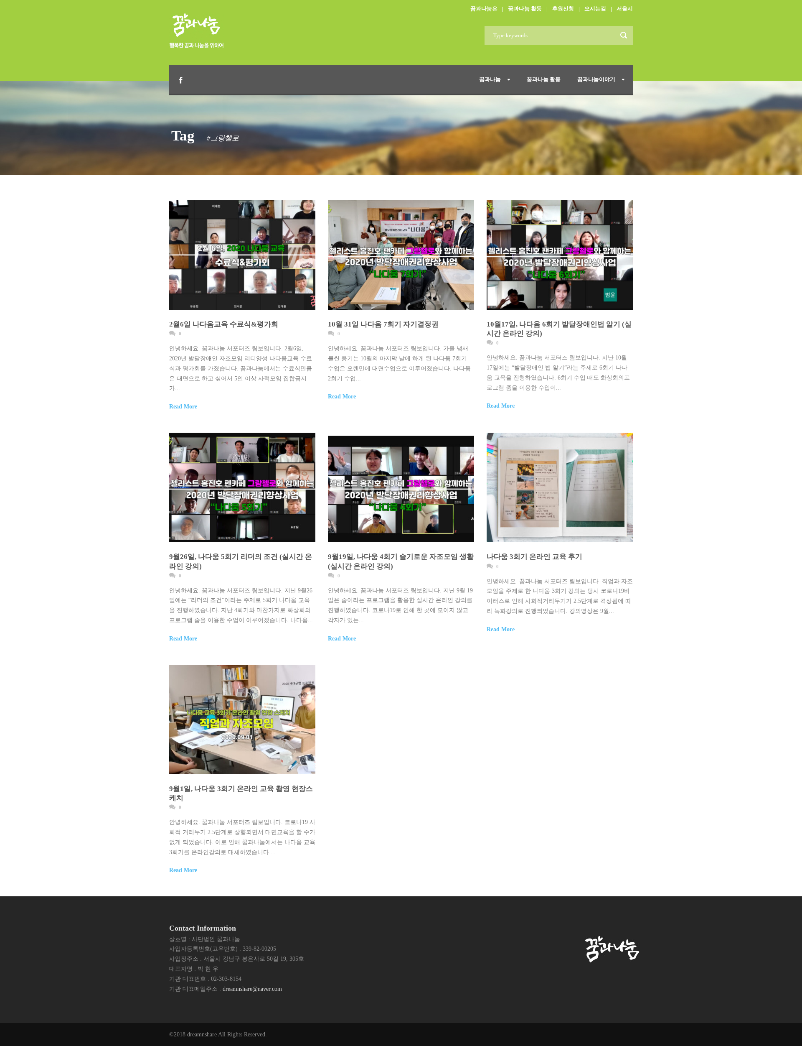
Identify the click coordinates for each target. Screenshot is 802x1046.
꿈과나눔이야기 (596, 79)
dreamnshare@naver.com (252, 989)
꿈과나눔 (490, 79)
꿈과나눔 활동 (525, 8)
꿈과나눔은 (483, 8)
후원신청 (563, 8)
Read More (183, 406)
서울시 (625, 8)
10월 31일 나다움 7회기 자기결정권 (383, 324)
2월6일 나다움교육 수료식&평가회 (223, 324)
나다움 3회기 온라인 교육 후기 (534, 557)
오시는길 (595, 8)
